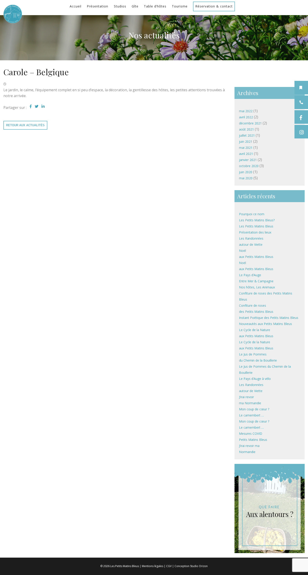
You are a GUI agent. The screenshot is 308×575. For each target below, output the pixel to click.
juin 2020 (245, 172)
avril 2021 (246, 154)
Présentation (97, 6)
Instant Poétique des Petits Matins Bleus (268, 318)
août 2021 (246, 129)
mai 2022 (246, 111)
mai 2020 (246, 178)
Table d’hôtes (155, 6)
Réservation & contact (214, 6)
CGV (169, 566)
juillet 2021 (247, 135)
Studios (120, 6)
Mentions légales (152, 566)
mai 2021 (246, 147)
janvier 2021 (248, 160)
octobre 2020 (249, 166)
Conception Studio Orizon (191, 566)
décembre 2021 (250, 123)
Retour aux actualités (25, 125)
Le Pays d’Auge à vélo (255, 378)
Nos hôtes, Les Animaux (257, 287)
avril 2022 (246, 117)
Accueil (75, 6)
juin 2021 (245, 141)
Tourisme (180, 6)
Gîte (135, 6)
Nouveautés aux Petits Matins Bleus (265, 324)
